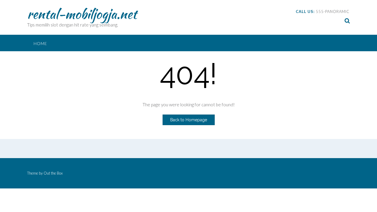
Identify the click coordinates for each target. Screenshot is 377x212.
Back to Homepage (188, 119)
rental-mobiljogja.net (82, 13)
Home (40, 43)
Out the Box (53, 173)
